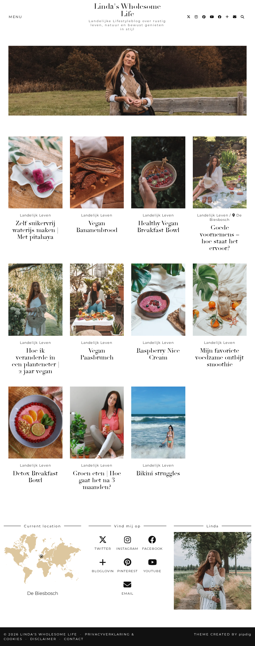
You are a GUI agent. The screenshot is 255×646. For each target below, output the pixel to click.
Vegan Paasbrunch (97, 354)
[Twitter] (189, 17)
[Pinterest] (204, 17)
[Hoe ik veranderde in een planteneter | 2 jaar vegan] (35, 299)
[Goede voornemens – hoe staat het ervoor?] (220, 172)
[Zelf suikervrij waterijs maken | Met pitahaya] (35, 172)
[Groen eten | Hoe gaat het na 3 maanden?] (97, 422)
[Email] (235, 17)
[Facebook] (220, 17)
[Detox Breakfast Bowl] (35, 422)
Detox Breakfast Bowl (35, 476)
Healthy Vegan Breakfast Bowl (158, 226)
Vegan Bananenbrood (97, 226)
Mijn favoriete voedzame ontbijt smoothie (219, 357)
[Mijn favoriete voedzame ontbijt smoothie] (220, 299)
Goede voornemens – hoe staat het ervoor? (219, 238)
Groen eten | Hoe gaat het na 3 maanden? (97, 480)
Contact (74, 639)
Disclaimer (43, 639)
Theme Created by (222, 634)
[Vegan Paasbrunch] (97, 299)
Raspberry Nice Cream (158, 354)
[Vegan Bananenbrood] (97, 172)
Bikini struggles (158, 473)
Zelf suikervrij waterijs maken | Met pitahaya (35, 230)
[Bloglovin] (227, 17)
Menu (15, 17)
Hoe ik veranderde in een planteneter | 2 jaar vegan (35, 361)
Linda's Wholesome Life (127, 9)
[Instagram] (196, 17)
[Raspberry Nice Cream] (158, 299)
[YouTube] (212, 17)
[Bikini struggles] (158, 422)
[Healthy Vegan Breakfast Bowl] (158, 172)
